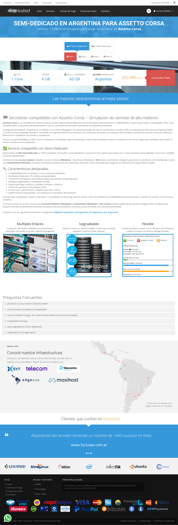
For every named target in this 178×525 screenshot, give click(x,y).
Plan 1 (71, 56)
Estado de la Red (15, 491)
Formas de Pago (68, 11)
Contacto (106, 11)
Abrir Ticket (41, 494)
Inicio (39, 11)
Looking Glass (145, 521)
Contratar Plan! (161, 77)
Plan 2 (84, 56)
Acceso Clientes (163, 11)
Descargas (41, 489)
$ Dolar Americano (102, 46)
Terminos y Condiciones (164, 521)
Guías (38, 484)
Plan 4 (109, 56)
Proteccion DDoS (88, 11)
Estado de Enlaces (128, 521)
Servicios (51, 11)
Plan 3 (96, 56)
